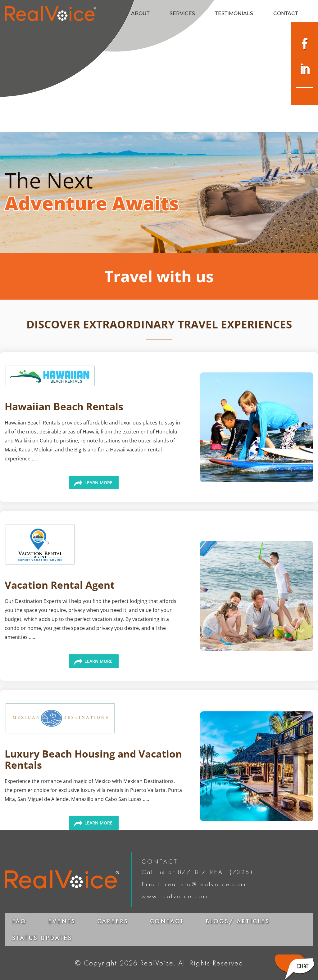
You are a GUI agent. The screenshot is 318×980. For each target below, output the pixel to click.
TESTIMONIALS (234, 13)
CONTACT (285, 13)
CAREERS (112, 921)
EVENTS (61, 921)
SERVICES (182, 13)
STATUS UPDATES (42, 938)
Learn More (98, 483)
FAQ (19, 921)
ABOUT (140, 13)
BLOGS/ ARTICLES (238, 921)
